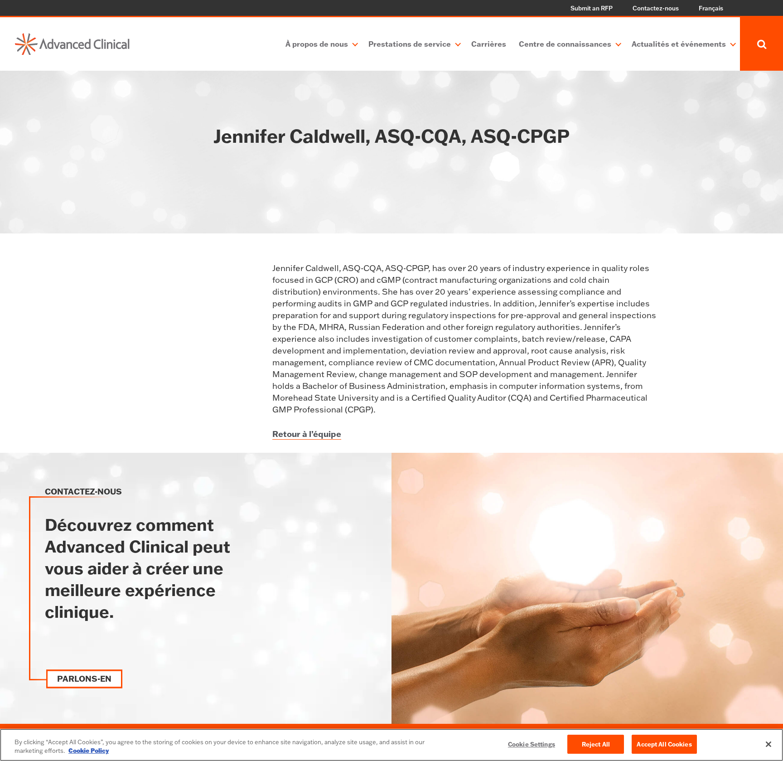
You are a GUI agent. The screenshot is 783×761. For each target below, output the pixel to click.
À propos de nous (316, 43)
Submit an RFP (591, 8)
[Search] (761, 44)
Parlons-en (84, 679)
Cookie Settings (531, 744)
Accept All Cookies (664, 744)
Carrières (488, 43)
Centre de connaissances (565, 43)
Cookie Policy (88, 751)
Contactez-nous (656, 8)
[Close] (768, 744)
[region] (391, 745)
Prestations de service (409, 43)
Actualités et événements (679, 43)
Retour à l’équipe (306, 433)
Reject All (596, 744)
